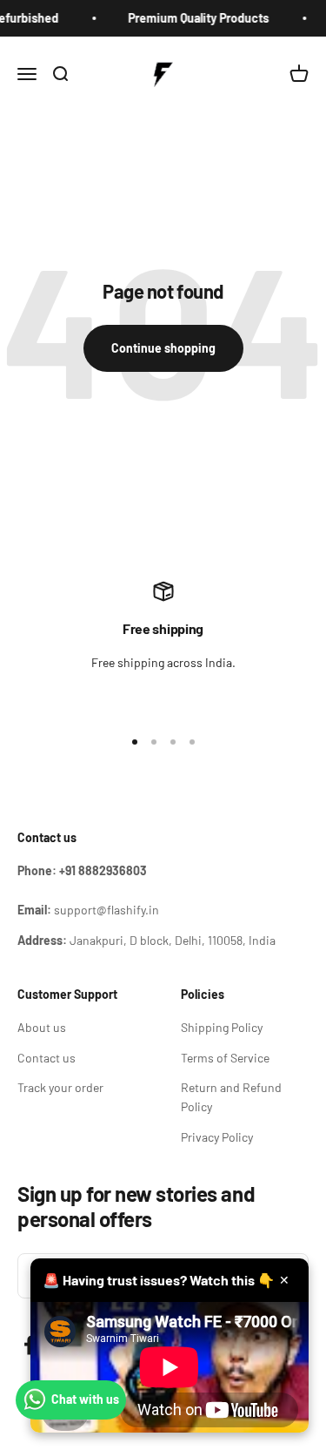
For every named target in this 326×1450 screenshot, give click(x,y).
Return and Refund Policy (231, 1097)
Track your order (60, 1087)
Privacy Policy (217, 1137)
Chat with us (85, 1399)
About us (41, 1027)
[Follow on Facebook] (29, 1345)
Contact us (46, 1057)
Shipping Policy (222, 1027)
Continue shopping (163, 348)
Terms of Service (225, 1057)
